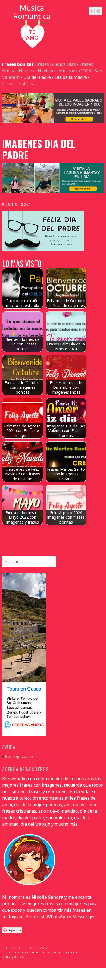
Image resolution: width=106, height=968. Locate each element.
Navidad (46, 71)
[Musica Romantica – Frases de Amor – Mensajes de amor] (32, 48)
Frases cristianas (19, 84)
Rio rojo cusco (19, 756)
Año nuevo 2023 (74, 71)
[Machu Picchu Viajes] (53, 122)
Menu (95, 11)
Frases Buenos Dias (56, 64)
